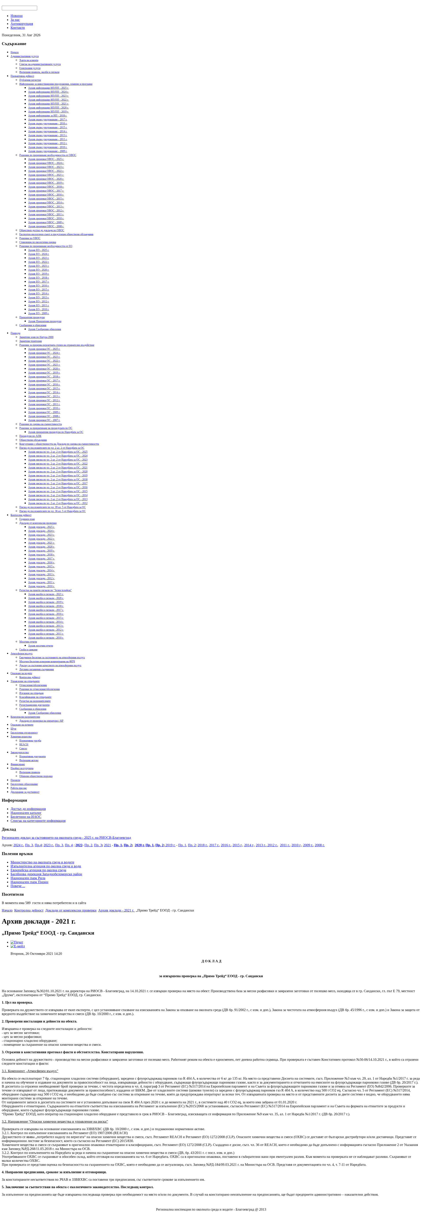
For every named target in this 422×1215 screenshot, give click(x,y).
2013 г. (261, 845)
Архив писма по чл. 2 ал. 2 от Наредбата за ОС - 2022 (57, 463)
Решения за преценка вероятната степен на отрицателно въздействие (56, 345)
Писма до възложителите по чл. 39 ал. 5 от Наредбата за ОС (52, 507)
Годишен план (27, 519)
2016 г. (226, 845)
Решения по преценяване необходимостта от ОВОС (47, 155)
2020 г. (140, 845)
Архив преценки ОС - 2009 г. (44, 412)
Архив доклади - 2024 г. (41, 530)
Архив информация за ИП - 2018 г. (47, 115)
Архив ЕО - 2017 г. (38, 281)
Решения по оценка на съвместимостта (40, 424)
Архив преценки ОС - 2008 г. (44, 416)
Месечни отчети (28, 641)
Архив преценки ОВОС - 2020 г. (46, 178)
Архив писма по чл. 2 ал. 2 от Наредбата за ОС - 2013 (57, 499)
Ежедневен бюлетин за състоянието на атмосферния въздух (52, 657)
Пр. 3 (29, 845)
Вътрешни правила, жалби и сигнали (39, 72)
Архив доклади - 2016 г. (41, 562)
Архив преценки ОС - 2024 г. (44, 352)
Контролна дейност (21, 515)
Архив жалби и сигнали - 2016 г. (46, 614)
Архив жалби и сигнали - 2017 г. (46, 610)
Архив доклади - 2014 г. (41, 570)
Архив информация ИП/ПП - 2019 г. (48, 111)
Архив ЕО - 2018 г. (38, 277)
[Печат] (17, 942)
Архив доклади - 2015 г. (41, 566)
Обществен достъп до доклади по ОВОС (41, 230)
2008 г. (320, 845)
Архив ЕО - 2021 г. (38, 265)
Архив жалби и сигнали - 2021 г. (46, 594)
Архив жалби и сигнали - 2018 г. (46, 606)
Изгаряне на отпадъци (31, 693)
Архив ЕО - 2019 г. (38, 273)
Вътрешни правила (29, 772)
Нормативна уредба (30, 740)
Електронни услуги (29, 68)
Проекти (15, 780)
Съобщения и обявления (32, 325)
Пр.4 (38, 845)
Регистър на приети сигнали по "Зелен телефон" (45, 590)
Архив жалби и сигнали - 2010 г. (46, 637)
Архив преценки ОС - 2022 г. (44, 360)
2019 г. (170, 845)
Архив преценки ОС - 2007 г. (44, 420)
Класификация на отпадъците (35, 697)
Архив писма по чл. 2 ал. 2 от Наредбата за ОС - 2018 (57, 479)
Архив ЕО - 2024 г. (38, 254)
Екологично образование (24, 784)
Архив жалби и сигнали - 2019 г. (46, 602)
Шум (13, 728)
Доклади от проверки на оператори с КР (41, 720)
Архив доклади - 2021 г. (41, 542)
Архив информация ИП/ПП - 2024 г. (48, 91)
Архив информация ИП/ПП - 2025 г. (48, 87)
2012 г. (272, 845)
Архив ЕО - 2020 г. (38, 269)
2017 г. (214, 845)
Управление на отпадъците (25, 681)
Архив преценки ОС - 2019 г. (44, 372)
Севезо (23, 748)
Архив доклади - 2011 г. (41, 582)
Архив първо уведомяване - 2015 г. (47, 127)
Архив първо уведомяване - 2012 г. (47, 143)
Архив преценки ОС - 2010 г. (44, 408)
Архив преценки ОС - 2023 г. (44, 356)
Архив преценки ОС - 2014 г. (44, 392)
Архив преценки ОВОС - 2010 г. (46, 218)
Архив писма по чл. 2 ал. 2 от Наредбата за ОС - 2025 (57, 451)
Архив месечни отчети (40, 645)
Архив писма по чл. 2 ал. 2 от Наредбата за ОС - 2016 (57, 487)
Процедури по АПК (30, 436)
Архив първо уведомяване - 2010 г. (47, 147)
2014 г (248, 845)
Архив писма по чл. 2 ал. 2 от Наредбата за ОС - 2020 (57, 471)
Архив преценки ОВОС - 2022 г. (46, 171)
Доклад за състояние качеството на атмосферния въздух (50, 665)
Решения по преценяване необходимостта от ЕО (45, 246)
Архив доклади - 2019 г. (41, 550)
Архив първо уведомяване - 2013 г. (47, 135)
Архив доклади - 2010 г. (41, 586)
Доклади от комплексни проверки (37, 523)
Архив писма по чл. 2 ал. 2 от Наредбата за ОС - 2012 (57, 503)
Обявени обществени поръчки (36, 776)
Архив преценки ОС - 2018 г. (44, 376)
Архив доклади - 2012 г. (41, 578)
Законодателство (20, 752)
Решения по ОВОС (29, 238)
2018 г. (202, 845)
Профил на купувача (22, 768)
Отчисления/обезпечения (33, 685)
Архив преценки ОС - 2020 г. (44, 368)
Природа (15, 333)
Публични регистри (30, 80)
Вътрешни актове (28, 760)
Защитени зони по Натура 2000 (36, 337)
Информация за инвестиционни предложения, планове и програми (55, 83)
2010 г (295, 845)
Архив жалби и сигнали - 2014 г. (46, 621)
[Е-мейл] (18, 946)
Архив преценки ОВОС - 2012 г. (46, 210)
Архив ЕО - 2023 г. (38, 258)
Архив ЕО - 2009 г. (38, 313)
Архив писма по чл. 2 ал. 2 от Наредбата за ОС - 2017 (57, 483)
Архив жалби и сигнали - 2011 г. (46, 633)
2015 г (237, 845)
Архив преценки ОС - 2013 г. (44, 396)
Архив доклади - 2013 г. (41, 574)
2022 (78, 845)
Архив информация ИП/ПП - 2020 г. (48, 107)
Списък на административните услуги (40, 64)
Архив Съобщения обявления (44, 329)
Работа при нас (19, 788)
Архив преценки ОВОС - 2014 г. (46, 202)
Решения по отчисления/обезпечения (39, 689)
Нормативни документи (32, 756)
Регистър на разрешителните (35, 701)
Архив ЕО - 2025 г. (38, 250)
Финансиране (18, 764)
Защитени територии (30, 341)
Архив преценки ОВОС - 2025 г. (46, 159)
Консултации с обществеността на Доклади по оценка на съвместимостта (59, 443)
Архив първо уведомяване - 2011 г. (47, 139)
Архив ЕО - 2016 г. (38, 285)
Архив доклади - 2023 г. (41, 534)
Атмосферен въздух (22, 653)
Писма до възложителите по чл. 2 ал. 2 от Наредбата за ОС (51, 447)
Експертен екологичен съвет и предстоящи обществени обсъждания (56, 234)
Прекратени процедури (32, 317)
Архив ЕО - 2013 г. (38, 297)
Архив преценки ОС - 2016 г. (44, 384)
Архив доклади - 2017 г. (41, 558)
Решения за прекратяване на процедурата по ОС (45, 428)
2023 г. (48, 845)
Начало (15, 52)
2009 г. (308, 845)
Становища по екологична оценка (37, 242)
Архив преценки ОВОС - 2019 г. (46, 182)
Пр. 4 (69, 845)
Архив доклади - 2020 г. (41, 546)
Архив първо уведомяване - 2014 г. (47, 131)
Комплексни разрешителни (25, 716)
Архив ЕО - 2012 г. (38, 301)
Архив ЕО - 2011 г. (38, 305)
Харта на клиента (28, 60)
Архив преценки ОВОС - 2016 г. (46, 194)
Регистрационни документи (34, 704)
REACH (23, 744)
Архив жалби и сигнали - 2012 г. (46, 629)
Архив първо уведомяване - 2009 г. (47, 151)
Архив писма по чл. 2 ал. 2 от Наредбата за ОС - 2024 (57, 455)
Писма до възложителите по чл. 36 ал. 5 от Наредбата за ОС (52, 511)
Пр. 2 (88, 845)
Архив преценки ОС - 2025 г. (44, 349)
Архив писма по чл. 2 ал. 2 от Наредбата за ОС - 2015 (57, 491)
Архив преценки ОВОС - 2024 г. (46, 163)
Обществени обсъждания (33, 439)
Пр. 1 (118, 845)
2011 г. (285, 845)
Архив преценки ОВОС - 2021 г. (46, 174)
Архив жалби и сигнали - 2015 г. (46, 617)
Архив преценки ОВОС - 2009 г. (46, 222)
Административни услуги (25, 56)
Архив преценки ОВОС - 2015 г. (46, 198)
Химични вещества (21, 736)
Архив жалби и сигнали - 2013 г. (46, 625)
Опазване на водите (21, 673)
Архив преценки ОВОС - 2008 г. (46, 226)
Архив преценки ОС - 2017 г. (44, 380)
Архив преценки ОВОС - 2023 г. (46, 167)
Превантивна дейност (22, 76)
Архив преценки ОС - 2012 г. (44, 400)
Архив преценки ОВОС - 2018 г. (46, 186)
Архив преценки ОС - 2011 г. (44, 404)
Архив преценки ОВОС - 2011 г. (46, 214)
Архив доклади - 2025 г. (41, 526)
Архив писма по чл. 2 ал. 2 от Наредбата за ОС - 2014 (57, 495)
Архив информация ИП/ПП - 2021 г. (48, 103)
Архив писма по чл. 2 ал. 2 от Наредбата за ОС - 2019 (57, 475)
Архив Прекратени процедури (44, 321)
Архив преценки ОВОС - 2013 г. (46, 206)
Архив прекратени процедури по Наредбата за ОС (55, 432)
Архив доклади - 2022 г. (41, 538)
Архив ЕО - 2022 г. (38, 261)
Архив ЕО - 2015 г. (38, 289)
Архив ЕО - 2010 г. (38, 309)
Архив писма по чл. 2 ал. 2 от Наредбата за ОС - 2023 (57, 459)
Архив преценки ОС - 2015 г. (44, 388)
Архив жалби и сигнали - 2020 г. (46, 598)
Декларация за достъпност (25, 792)
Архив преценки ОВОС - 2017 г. (46, 190)
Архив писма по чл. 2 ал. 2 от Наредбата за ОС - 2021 (57, 467)
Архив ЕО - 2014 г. (38, 293)
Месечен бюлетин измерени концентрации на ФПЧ (47, 661)
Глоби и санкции (28, 649)
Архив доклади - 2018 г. (41, 554)
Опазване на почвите (22, 724)
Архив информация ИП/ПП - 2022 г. (48, 99)
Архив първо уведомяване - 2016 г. (47, 123)
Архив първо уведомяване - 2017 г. (47, 119)
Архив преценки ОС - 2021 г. (44, 364)
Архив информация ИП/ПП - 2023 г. (48, 95)
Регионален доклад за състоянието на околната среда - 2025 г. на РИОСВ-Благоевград (66, 837)
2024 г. (18, 845)
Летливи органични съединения (36, 669)
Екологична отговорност (24, 732)
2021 (107, 845)
